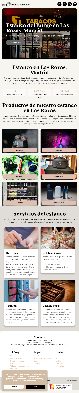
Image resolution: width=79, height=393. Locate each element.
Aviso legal (38, 356)
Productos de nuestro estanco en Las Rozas (39, 107)
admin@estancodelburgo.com (41, 342)
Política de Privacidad (42, 358)
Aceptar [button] (35, 387)
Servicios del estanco (39, 213)
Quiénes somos (16, 356)
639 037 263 (48, 340)
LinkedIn (59, 364)
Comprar (65, 4)
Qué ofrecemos (16, 358)
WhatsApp (60, 366)
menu (75, 4)
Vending (11, 305)
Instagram (60, 361)
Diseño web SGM (71, 380)
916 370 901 (37, 340)
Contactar (59, 4)
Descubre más (15, 42)
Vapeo (12, 364)
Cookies (37, 361)
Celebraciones (52, 252)
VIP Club (13, 369)
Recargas (12, 252)
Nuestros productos (18, 361)
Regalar (70, 4)
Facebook (60, 356)
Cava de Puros (51, 305)
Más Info (14, 387)
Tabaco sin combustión (19, 366)
